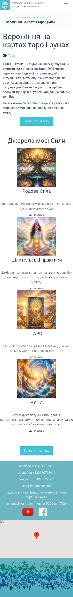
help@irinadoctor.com (36, 486)
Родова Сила (36, 191)
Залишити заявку (36, 121)
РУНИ (36, 402)
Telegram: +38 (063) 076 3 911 (28, 6)
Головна (12, 17)
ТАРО (36, 333)
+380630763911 (43, 466)
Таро (11, 55)
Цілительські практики (36, 260)
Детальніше (36, 214)
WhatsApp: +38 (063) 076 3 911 (28, 3)
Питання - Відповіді (35, 17)
